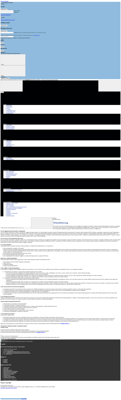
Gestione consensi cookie (9, 376)
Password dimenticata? (6, 14)
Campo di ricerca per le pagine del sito (9, 227)
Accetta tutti (22, 326)
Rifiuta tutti (12, 326)
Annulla (2, 78)
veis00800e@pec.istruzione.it (18, 353)
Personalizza (3, 326)
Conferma (7, 78)
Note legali (5, 368)
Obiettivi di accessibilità (8, 374)
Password (16, 12)
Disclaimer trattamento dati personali (9, 388)
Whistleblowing (6, 375)
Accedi (2, 3)
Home (54, 218)
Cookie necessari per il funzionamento (9, 336)
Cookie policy (6, 367)
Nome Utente (17, 10)
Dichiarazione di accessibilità (9, 372)
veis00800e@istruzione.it (18, 351)
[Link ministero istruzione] (7, 2)
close (2, 92)
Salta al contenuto (4, 1)
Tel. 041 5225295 (9, 350)
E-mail (15, 32)
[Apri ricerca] (109, 86)
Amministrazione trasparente (9, 377)
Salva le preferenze (11, 338)
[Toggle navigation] (12, 86)
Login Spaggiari (36, 35)
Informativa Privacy (7, 370)
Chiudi (2, 43)
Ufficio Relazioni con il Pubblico (10, 371)
